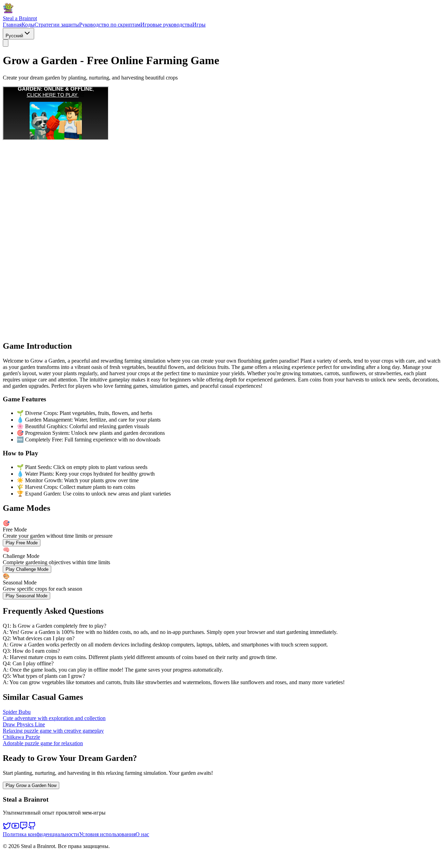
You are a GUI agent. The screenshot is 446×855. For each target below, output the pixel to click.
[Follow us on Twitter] (7, 828)
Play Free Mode (22, 542)
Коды (28, 25)
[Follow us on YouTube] (15, 828)
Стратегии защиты (56, 25)
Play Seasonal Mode (26, 595)
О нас (142, 834)
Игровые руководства (166, 25)
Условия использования (107, 834)
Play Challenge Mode (27, 569)
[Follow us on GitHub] (32, 828)
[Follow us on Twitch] (24, 828)
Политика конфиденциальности (41, 834)
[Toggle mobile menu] (5, 43)
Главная (12, 25)
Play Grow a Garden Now (31, 785)
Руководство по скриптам (109, 25)
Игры (199, 25)
